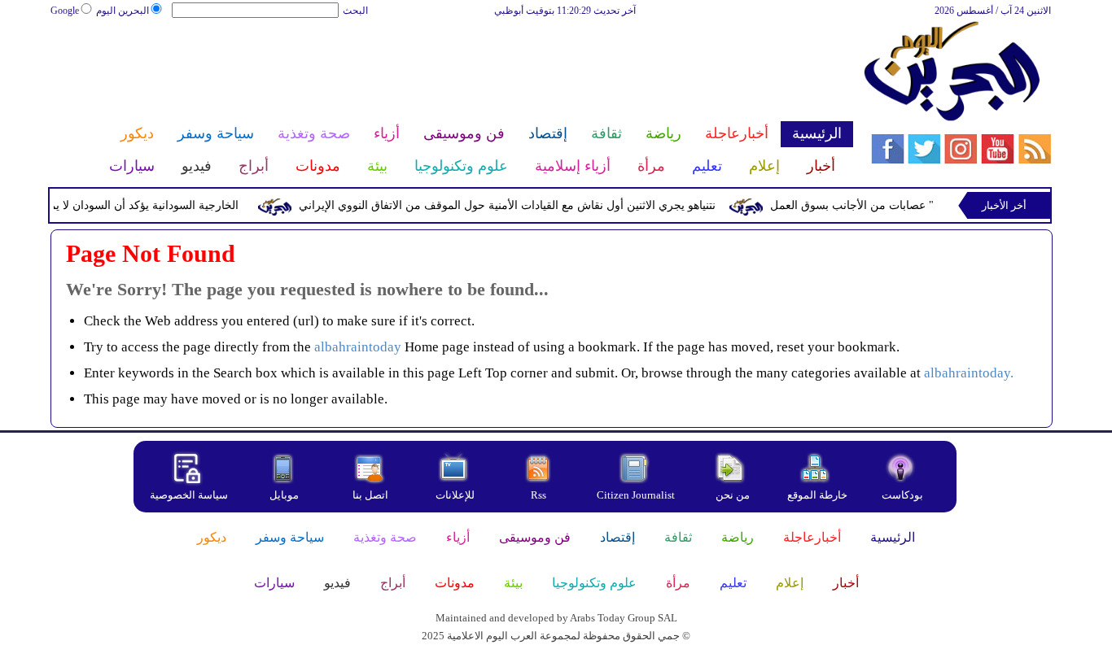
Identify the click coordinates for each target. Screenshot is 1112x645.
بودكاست (902, 495)
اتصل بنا (370, 495)
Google (64, 10)
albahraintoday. (968, 373)
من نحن (733, 495)
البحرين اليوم (122, 10)
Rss (540, 495)
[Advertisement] (451, 71)
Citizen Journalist (636, 495)
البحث (355, 10)
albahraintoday (357, 347)
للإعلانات (455, 495)
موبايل (285, 495)
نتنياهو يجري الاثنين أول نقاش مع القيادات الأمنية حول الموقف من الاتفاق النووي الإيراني (512, 205)
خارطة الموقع (817, 495)
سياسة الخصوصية (189, 495)
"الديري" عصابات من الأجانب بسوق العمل (875, 205)
